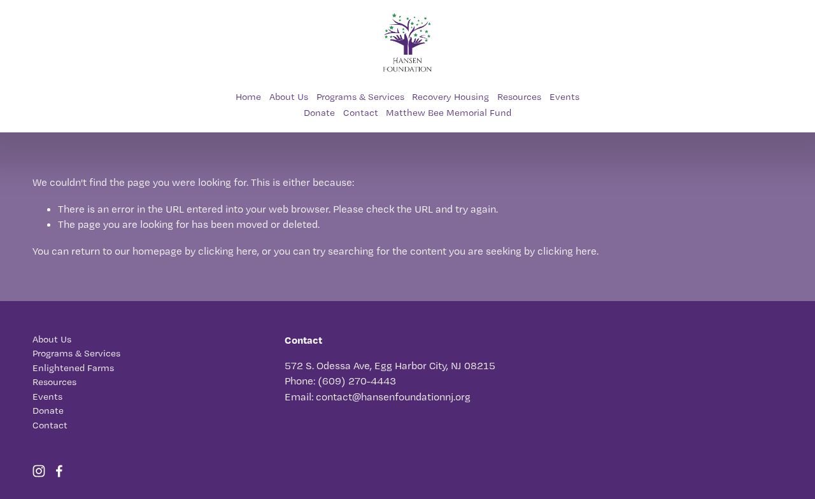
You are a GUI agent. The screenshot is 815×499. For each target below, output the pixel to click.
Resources (519, 96)
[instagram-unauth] (38, 471)
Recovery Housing (450, 96)
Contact (360, 112)
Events (564, 96)
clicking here (227, 250)
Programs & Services (360, 96)
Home (248, 96)
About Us (288, 96)
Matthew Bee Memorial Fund (448, 112)
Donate (319, 112)
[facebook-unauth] (59, 471)
